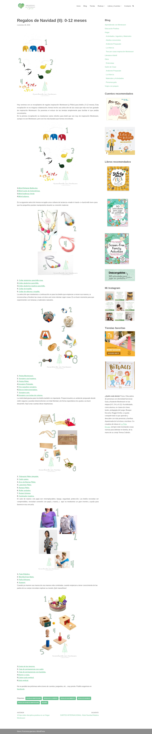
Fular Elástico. (24, 574)
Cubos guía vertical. (26, 677)
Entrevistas (110, 63)
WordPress (41, 731)
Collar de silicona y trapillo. (29, 291)
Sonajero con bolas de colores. (30, 395)
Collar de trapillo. (25, 289)
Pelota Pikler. (23, 381)
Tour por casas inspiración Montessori (120, 51)
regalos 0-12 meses (50, 698)
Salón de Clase (110, 67)
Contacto (127, 6)
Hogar (107, 32)
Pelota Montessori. (26, 376)
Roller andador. (25, 490)
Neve (19, 731)
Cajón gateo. (24, 479)
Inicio (79, 6)
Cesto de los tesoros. (26, 666)
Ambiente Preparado (113, 44)
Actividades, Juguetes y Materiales (118, 36)
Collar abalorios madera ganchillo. (31, 286)
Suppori (22, 582)
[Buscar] (133, 6)
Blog (85, 6)
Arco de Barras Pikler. (27, 482)
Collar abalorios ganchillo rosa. (31, 280)
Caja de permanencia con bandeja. (32, 672)
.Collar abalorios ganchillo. (28, 283)
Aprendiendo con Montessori (115, 25)
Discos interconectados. (28, 390)
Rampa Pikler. (24, 488)
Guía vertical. (23, 680)
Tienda (92, 6)
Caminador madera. (26, 496)
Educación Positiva (112, 28)
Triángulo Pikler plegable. (29, 476)
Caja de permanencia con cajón (31, 669)
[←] (26, 6)
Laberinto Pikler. (25, 485)
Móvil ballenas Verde (26, 194)
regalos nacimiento (68, 698)
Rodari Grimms (25, 493)
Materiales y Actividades (115, 78)
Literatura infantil (111, 55)
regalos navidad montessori (28, 702)
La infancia (110, 48)
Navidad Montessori (33, 698)
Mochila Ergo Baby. (26, 577)
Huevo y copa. (24, 675)
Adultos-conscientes (113, 40)
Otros (107, 59)
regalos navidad (84, 698)
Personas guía (111, 82)
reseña (44, 702)
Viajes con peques (111, 86)
